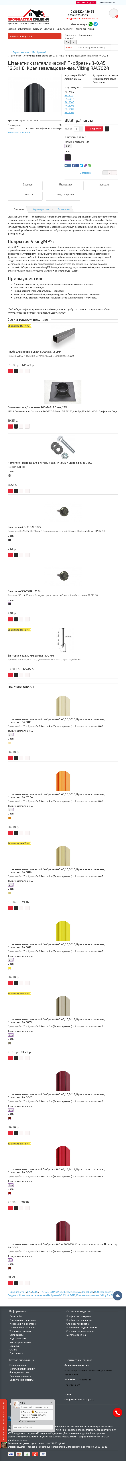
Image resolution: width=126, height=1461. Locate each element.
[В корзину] (10, 371)
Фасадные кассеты (20, 1372)
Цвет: (11, 471)
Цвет (67, 151)
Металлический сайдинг (22, 1368)
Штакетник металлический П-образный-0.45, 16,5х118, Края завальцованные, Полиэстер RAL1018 (56, 946)
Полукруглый (73, 1291)
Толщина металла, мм (77, 141)
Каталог (37, 28)
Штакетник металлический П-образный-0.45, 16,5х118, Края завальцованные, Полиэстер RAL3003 (56, 1171)
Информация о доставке (23, 1323)
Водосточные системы (21, 1379)
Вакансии (15, 1345)
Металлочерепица (76, 1334)
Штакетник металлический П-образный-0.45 (42, 1295)
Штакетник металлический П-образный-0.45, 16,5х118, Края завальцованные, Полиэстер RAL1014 (56, 871)
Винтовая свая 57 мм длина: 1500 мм (31, 655)
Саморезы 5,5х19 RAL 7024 (24, 591)
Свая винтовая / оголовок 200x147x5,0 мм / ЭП (37, 407)
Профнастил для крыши (78, 1316)
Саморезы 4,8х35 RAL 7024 (24, 527)
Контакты (80, 28)
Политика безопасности (22, 1327)
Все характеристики (19, 132)
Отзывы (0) (64, 209)
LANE (62, 1291)
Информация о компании (23, 1320)
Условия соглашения (20, 1331)
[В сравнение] (114, 172)
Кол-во (68, 128)
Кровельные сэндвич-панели (81, 1327)
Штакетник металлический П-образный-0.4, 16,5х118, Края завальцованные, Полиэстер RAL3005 (63, 1246)
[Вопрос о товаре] (105, 172)
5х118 (72, 1295)
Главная (12, 28)
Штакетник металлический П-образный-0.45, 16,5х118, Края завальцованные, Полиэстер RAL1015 (56, 721)
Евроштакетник (18, 1291)
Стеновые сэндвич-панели (80, 1331)
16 (68, 1295)
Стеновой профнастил (77, 1323)
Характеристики (41, 209)
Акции (91, 28)
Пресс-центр (16, 1353)
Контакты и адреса (86, 2)
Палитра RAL (16, 1316)
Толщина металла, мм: (20, 730)
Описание (19, 209)
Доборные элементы (20, 1376)
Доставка (49, 28)
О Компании (24, 28)
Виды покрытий (65, 28)
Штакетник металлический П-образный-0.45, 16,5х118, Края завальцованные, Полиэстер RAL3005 (56, 1096)
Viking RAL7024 (108, 1295)
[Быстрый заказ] (107, 128)
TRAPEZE (44, 1291)
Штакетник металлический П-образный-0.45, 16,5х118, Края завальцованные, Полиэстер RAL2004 (56, 796)
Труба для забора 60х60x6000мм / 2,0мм (34, 351)
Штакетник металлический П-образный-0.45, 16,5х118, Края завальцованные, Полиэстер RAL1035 (56, 1021)
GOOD (35, 1291)
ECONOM (54, 1291)
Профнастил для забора (79, 1320)
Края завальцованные (88, 1295)
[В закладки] (110, 172)
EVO (29, 1291)
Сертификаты (17, 1334)
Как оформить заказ (20, 1342)
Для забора (87, 1291)
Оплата (13, 1349)
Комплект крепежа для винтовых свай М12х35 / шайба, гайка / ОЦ (50, 462)
